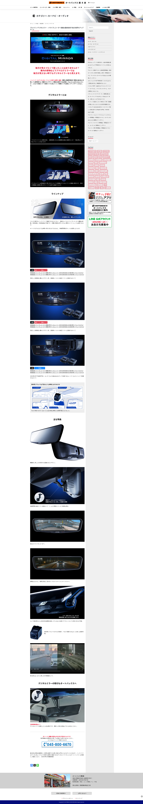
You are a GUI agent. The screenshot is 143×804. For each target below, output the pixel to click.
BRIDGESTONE (92, 151)
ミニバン (91, 182)
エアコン (91, 162)
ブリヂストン (92, 179)
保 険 (80, 7)
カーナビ (91, 165)
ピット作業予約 (34, 7)
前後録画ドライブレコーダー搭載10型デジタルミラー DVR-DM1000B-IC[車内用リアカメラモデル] (56, 370)
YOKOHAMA (106, 157)
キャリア (96, 165)
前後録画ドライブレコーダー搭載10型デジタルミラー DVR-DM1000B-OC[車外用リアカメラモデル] (57, 372)
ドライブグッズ (91, 49)
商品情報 (41, 23)
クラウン (102, 165)
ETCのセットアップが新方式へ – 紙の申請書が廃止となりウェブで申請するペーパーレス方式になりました (99, 65)
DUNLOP (99, 151)
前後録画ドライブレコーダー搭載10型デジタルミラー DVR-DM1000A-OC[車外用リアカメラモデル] (57, 327)
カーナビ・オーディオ (93, 44)
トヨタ (97, 171)
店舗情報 (98, 7)
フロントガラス (105, 176)
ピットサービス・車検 (45, 7)
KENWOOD (106, 151)
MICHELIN (96, 154)
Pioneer (102, 154)
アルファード (98, 159)
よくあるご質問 (106, 7)
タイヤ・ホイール (92, 41)
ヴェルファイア (92, 185)
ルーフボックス (102, 182)
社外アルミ (91, 187)
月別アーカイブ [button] (92, 141)
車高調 (97, 187)
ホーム (31, 23)
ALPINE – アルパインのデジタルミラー (72, 82)
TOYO (90, 157)
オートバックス (102, 162)
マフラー (103, 179)
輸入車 (101, 187)
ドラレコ (102, 173)
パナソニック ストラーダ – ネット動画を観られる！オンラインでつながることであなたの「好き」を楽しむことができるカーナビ (99, 96)
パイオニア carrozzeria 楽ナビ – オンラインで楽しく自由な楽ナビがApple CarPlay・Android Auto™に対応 (99, 109)
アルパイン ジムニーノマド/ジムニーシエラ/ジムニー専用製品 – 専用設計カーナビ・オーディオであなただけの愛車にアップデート (99, 117)
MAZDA (90, 154)
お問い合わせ (82, 793)
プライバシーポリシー (68, 798)
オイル (95, 162)
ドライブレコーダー (93, 173)
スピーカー (91, 168)
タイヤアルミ (103, 168)
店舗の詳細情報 (60, 793)
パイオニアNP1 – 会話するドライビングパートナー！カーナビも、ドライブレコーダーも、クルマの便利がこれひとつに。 (99, 88)
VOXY (100, 157)
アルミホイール (107, 159)
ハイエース (91, 176)
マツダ (98, 179)
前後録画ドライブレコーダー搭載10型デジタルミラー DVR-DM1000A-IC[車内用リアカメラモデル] (56, 325)
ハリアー (97, 176)
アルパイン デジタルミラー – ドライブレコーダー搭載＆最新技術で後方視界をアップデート (56, 29)
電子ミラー (107, 187)
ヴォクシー (100, 185)
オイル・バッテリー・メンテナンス (96, 52)
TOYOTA (95, 157)
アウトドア (91, 159)
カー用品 (74, 7)
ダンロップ (91, 171)
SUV (107, 154)
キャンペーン (66, 7)
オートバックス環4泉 (67, 3)
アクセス (92, 2)
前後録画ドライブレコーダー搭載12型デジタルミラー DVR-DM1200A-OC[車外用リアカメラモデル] (57, 274)
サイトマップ (79, 798)
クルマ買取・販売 (57, 7)
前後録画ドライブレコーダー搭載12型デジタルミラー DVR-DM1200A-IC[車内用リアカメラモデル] (56, 273)
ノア (106, 173)
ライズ (95, 182)
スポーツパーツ (91, 46)
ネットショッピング (89, 7)
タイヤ (97, 168)
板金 (105, 185)
